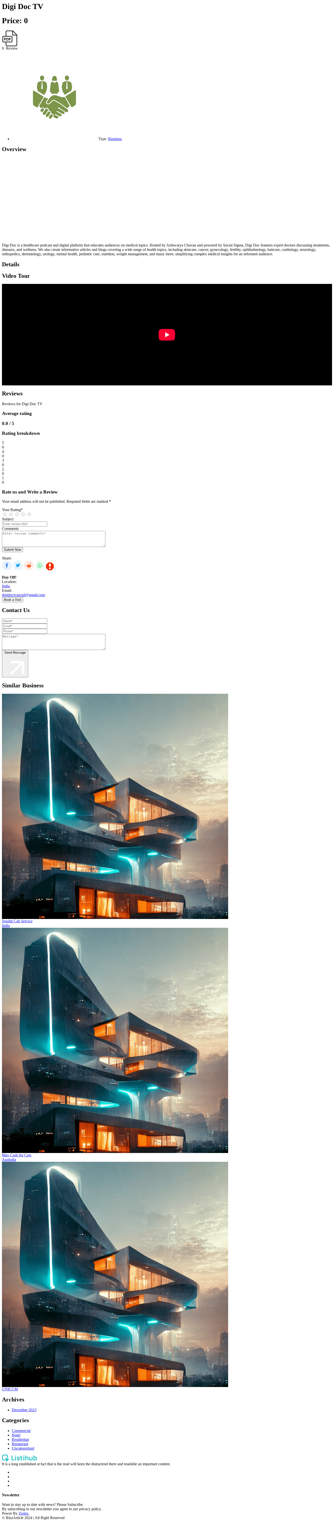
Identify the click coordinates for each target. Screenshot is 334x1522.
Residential (20, 1439)
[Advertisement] (148, 200)
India (6, 586)
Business (115, 139)
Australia (9, 1159)
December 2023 (24, 1410)
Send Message (15, 652)
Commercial (21, 1431)
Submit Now (12, 549)
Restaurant (20, 1444)
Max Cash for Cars (16, 1155)
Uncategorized (23, 1448)
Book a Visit (12, 600)
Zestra (23, 1513)
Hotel (16, 1435)
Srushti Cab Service (17, 921)
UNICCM (10, 1389)
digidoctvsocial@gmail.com (23, 595)
